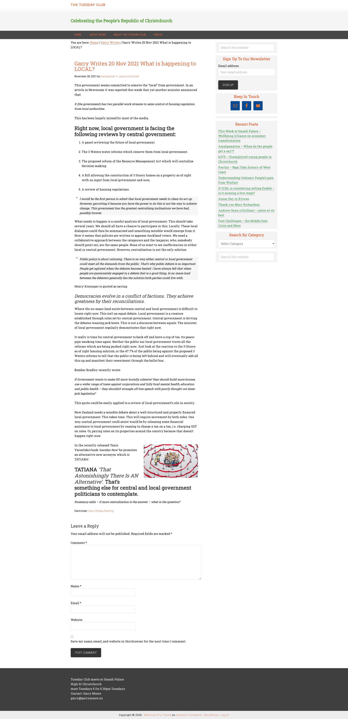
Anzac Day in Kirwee (233, 199)
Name (76, 586)
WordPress (211, 715)
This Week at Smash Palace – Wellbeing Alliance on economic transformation (242, 135)
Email (76, 603)
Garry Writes (95, 510)
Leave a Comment (129, 76)
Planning (108, 510)
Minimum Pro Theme (157, 715)
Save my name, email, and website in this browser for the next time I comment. (128, 641)
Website (76, 620)
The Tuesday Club (88, 5)
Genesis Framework (189, 715)
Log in (225, 715)
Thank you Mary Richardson (239, 204)
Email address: (228, 66)
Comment (79, 543)
